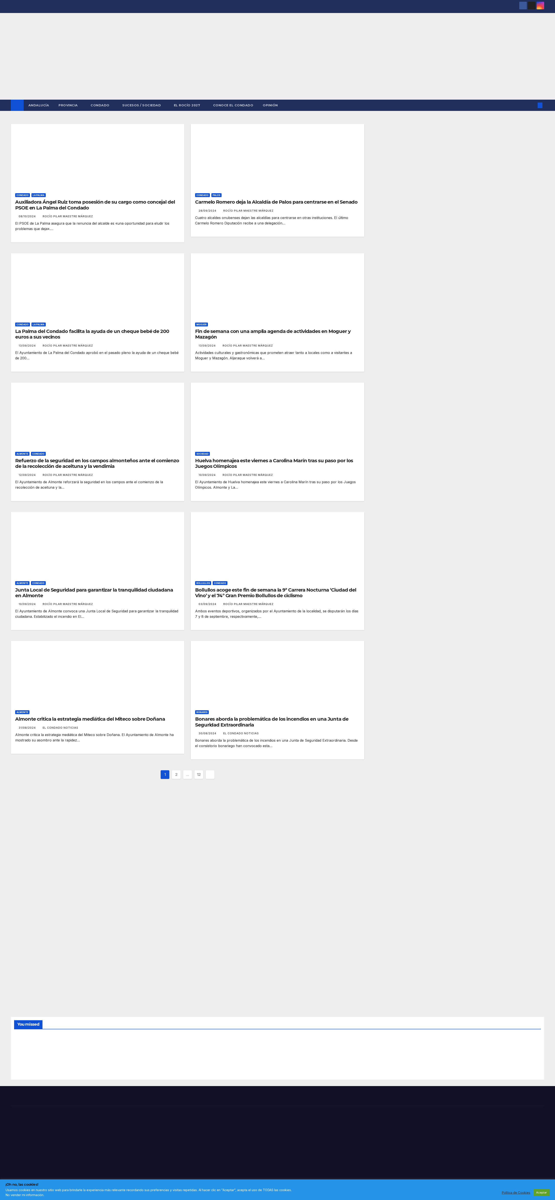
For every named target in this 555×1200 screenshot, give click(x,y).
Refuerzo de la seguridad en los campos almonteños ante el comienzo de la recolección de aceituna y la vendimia (97, 463)
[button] (533, 105)
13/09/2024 (28, 345)
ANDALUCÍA (38, 105)
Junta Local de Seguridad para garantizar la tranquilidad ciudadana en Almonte (94, 592)
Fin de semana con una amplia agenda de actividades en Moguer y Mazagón (273, 334)
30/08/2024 (208, 733)
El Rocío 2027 (187, 105)
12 (199, 774)
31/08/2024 (28, 727)
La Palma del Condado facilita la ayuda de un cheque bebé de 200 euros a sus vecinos (92, 334)
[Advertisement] (277, 67)
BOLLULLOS (203, 583)
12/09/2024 (28, 475)
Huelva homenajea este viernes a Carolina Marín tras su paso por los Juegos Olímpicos (274, 463)
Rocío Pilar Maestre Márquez (68, 216)
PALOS (216, 195)
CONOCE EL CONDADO (233, 105)
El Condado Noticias (60, 727)
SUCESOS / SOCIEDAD (142, 105)
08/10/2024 (28, 216)
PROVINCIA (69, 105)
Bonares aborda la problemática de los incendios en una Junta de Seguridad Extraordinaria (271, 722)
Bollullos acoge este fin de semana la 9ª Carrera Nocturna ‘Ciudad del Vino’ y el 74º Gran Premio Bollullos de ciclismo (275, 592)
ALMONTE (22, 453)
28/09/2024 (208, 210)
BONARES (201, 712)
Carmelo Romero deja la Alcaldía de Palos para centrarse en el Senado (276, 202)
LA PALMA (38, 195)
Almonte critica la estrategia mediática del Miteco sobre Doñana (90, 719)
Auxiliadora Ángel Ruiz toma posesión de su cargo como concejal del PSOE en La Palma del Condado (95, 205)
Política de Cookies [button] (516, 1193)
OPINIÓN (270, 105)
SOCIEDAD (202, 453)
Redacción (24, 1066)
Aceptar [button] (541, 1192)
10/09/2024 (208, 475)
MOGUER (201, 324)
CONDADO (100, 105)
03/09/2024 (208, 604)
